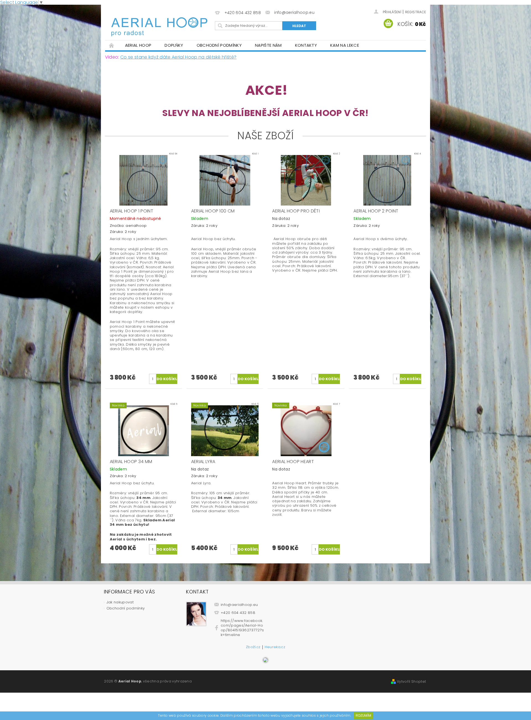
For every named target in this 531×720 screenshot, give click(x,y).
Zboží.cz (253, 647)
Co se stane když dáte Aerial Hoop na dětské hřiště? (178, 57)
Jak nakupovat (120, 602)
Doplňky (174, 45)
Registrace (415, 12)
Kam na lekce (344, 45)
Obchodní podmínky (219, 45)
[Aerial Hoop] (159, 22)
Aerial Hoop (138, 45)
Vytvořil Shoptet (411, 681)
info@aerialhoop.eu (239, 604)
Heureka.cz (275, 647)
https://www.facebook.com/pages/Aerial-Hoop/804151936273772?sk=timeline (242, 627)
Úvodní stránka (111, 45)
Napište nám (268, 45)
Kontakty (306, 45)
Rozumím (363, 715)
